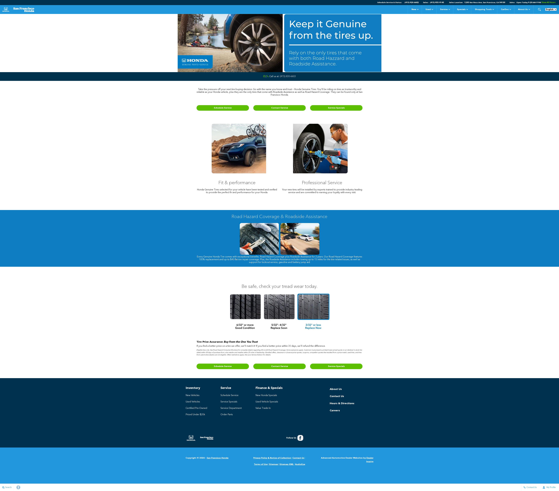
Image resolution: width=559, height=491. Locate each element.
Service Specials (336, 108)
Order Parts (227, 414)
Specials (461, 9)
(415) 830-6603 (288, 76)
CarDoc (505, 9)
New (414, 9)
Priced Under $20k (195, 414)
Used (428, 9)
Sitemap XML (287, 464)
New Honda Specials (266, 395)
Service (444, 9)
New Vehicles (192, 395)
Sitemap (273, 464)
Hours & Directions (342, 403)
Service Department (231, 408)
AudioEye (300, 464)
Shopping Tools (483, 9)
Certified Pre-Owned (196, 408)
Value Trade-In (263, 408)
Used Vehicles (193, 402)
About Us (523, 9)
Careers (335, 410)
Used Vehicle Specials (266, 402)
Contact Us (337, 396)
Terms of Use (261, 464)
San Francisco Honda (217, 458)
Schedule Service (223, 108)
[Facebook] (300, 438)
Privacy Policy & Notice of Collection (272, 458)
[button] (539, 9)
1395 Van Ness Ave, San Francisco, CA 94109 (484, 2)
